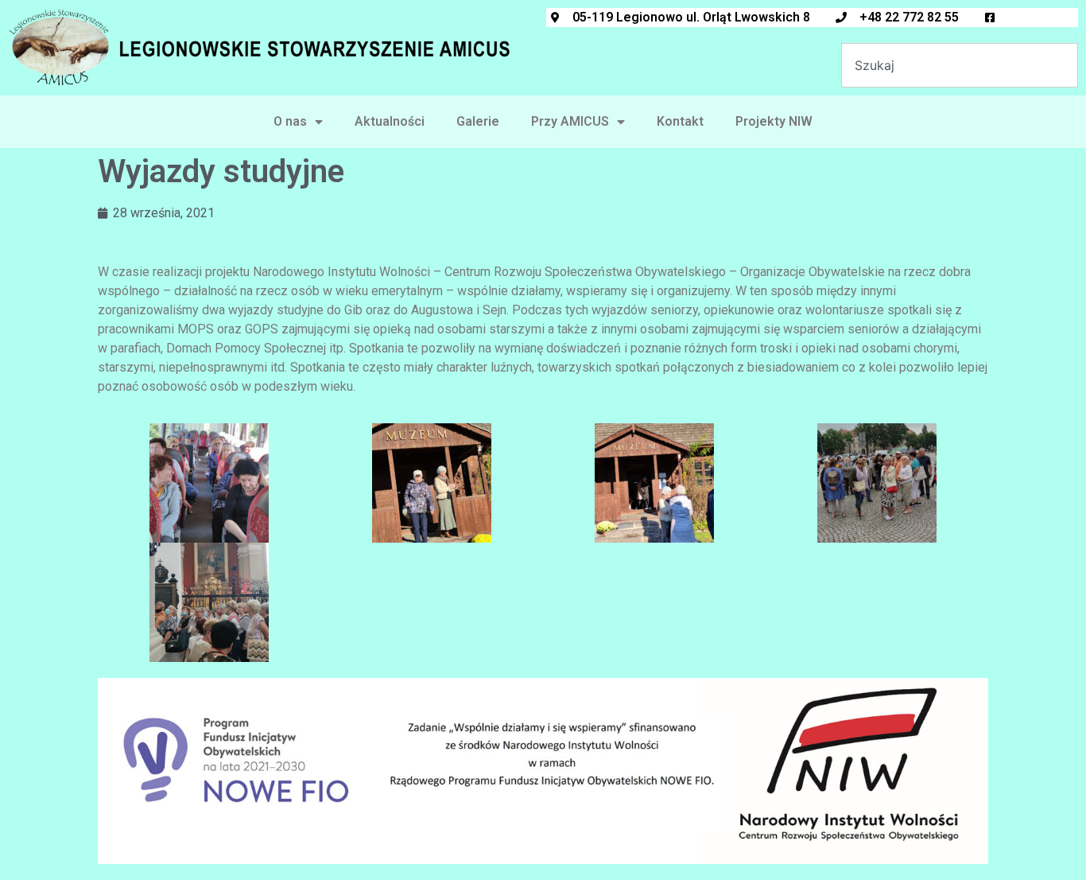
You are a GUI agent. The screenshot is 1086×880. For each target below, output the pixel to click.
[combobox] (959, 65)
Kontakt (680, 121)
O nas (290, 121)
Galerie (477, 121)
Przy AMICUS (570, 121)
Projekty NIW (774, 121)
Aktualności (390, 121)
